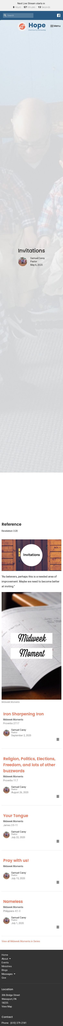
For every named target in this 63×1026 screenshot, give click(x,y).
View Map (7, 1006)
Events (5, 962)
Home (5, 954)
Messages (7, 974)
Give (4, 977)
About (5, 958)
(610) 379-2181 (18, 1022)
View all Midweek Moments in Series (21, 941)
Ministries (7, 966)
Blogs (5, 970)
